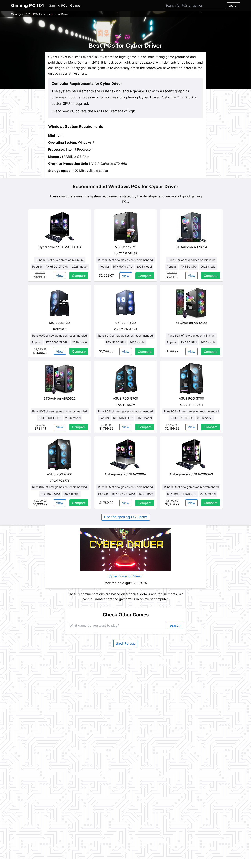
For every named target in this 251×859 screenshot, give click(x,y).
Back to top (125, 643)
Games (75, 5)
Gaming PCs (58, 5)
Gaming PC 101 (21, 14)
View (59, 276)
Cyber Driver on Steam (125, 576)
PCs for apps (41, 14)
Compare (79, 276)
